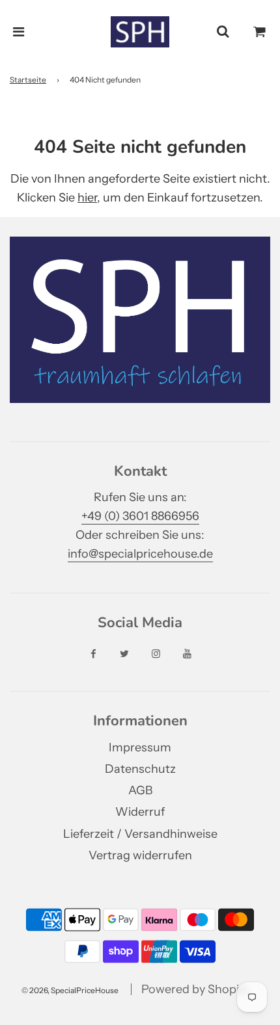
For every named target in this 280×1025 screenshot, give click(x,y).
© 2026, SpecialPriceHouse (70, 990)
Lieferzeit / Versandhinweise (140, 834)
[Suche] (223, 32)
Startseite (28, 79)
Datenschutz (140, 769)
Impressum (140, 747)
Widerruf (140, 812)
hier (87, 197)
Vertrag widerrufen (140, 855)
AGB (140, 790)
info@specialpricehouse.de (140, 554)
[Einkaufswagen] (260, 32)
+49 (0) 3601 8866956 (140, 516)
